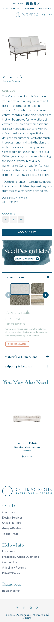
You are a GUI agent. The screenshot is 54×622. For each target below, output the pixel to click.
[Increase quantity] (21, 219)
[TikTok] (37, 608)
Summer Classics (11, 81)
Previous (8, 295)
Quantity (8, 213)
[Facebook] (23, 608)
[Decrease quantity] (5, 219)
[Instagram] (17, 608)
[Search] (43, 15)
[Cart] (50, 15)
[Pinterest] (30, 608)
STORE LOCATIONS (11, 8)
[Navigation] (3, 15)
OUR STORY (29, 8)
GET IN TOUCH (45, 8)
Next (46, 295)
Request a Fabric (17, 344)
